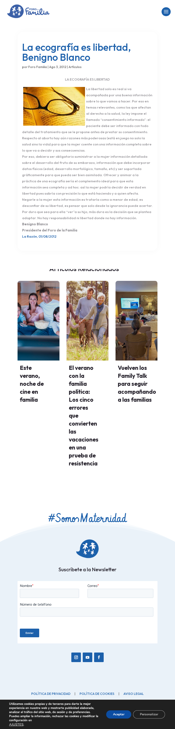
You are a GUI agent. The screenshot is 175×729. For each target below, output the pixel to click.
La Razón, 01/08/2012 (39, 236)
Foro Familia (37, 67)
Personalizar (149, 714)
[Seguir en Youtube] (87, 657)
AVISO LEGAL (134, 694)
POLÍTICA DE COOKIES (97, 694)
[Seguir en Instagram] (76, 657)
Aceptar (118, 714)
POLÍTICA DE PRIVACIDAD (50, 694)
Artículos (75, 67)
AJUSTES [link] (16, 724)
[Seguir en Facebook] (99, 657)
